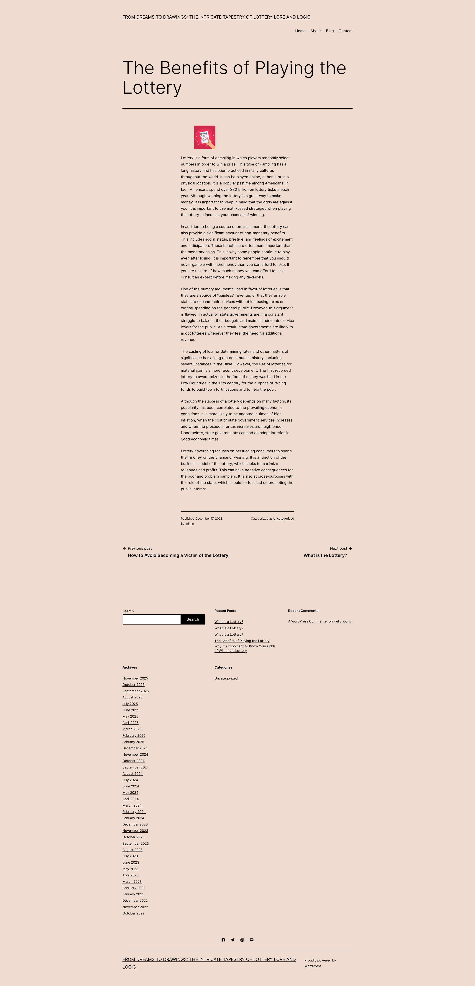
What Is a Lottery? (228, 628)
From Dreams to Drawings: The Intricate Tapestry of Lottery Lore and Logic (216, 17)
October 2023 (133, 837)
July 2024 (130, 780)
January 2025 (133, 742)
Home (300, 31)
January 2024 (133, 818)
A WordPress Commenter (308, 621)
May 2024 (130, 792)
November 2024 (135, 754)
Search (128, 611)
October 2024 (133, 761)
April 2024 (130, 799)
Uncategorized (283, 518)
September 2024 (135, 767)
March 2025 (132, 729)
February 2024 (134, 812)
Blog (330, 31)
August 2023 (132, 850)
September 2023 (135, 843)
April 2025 (130, 723)
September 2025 (135, 691)
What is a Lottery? (228, 622)
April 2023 (130, 875)
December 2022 (135, 900)
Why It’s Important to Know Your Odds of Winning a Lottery (245, 648)
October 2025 (133, 685)
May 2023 (130, 869)
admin (189, 523)
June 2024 (130, 786)
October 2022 (133, 913)
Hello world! (343, 621)
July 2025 (130, 704)
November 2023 (135, 831)
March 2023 (132, 881)
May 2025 (130, 716)
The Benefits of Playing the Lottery (242, 641)
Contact (346, 31)
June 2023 (130, 862)
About (315, 31)
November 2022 (135, 907)
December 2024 (135, 748)
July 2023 (130, 856)
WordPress (312, 966)
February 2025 (133, 735)
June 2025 (130, 710)
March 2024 (132, 805)
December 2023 (135, 824)
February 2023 (133, 888)
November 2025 (135, 678)
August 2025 (132, 697)
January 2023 (133, 894)
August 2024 (132, 774)
